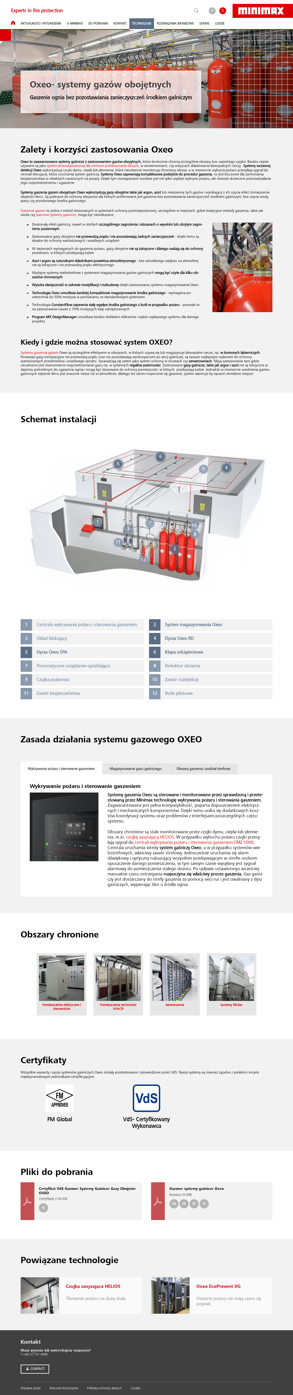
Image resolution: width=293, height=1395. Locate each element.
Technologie (141, 23)
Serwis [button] (204, 23)
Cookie (135, 1388)
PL (222, 10)
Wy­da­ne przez (31, 1388)
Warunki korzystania (63, 1388)
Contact (37, 1369)
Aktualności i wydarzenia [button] (41, 23)
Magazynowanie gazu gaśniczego (136, 769)
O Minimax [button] (75, 23)
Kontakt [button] (120, 23)
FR (194, 1203)
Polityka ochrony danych (104, 1388)
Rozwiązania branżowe (175, 23)
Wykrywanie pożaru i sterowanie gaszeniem (61, 769)
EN (212, 10)
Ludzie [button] (220, 23)
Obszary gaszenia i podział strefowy (203, 769)
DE (184, 1203)
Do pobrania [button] (98, 23)
